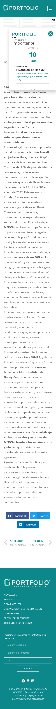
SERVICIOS (9, 599)
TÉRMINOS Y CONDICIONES (18, 622)
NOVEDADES (10, 594)
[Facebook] (23, 681)
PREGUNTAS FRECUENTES (17, 618)
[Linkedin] (33, 681)
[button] (50, 8)
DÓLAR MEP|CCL (12, 604)
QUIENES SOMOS (13, 613)
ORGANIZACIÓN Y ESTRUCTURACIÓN (23, 608)
